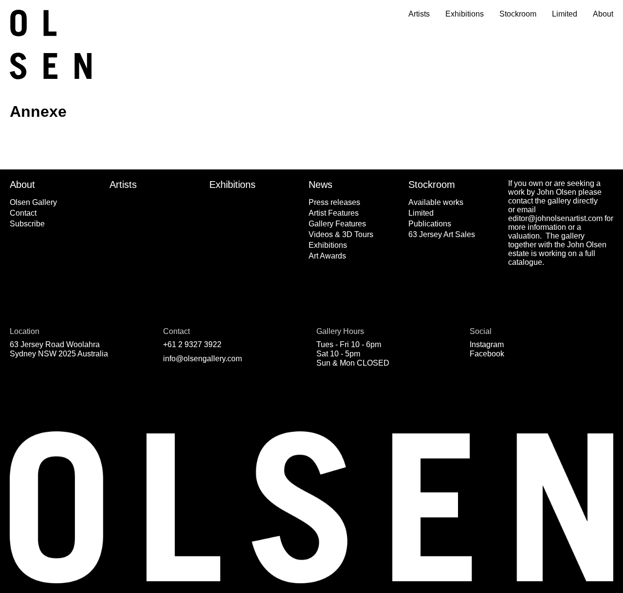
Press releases (334, 202)
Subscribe (27, 224)
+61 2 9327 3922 (192, 344)
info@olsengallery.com (202, 358)
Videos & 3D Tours (341, 234)
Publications (429, 224)
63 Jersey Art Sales (441, 234)
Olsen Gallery (33, 202)
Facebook (487, 354)
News (320, 184)
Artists (419, 14)
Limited (564, 14)
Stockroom (517, 14)
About (603, 14)
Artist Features (334, 213)
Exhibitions (464, 14)
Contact (23, 213)
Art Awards (327, 256)
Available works (435, 202)
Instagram (487, 344)
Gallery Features (337, 224)
